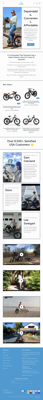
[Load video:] (21, 254)
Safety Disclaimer (6, 360)
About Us (5, 352)
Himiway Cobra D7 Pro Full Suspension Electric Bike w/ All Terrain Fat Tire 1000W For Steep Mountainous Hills (31, 129)
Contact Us (5, 368)
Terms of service (37, 396)
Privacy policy (31, 396)
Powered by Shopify (18, 396)
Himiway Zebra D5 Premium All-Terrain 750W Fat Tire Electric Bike (12, 129)
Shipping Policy (6, 363)
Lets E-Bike (13, 396)
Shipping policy (37, 397)
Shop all (31, 44)
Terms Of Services (7, 357)
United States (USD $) (8, 392)
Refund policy (25, 396)
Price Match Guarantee (8, 365)
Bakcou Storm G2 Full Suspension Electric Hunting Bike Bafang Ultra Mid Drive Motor (31, 102)
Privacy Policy (6, 355)
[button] (3, 3)
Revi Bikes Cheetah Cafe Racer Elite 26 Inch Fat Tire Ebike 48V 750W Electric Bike (12, 107)
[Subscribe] (30, 382)
